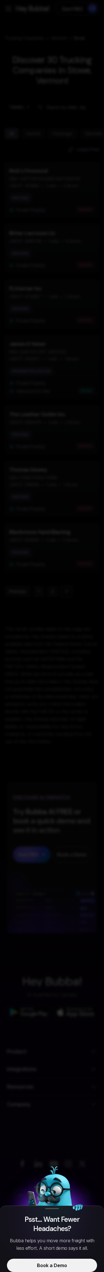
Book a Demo (52, 1265)
